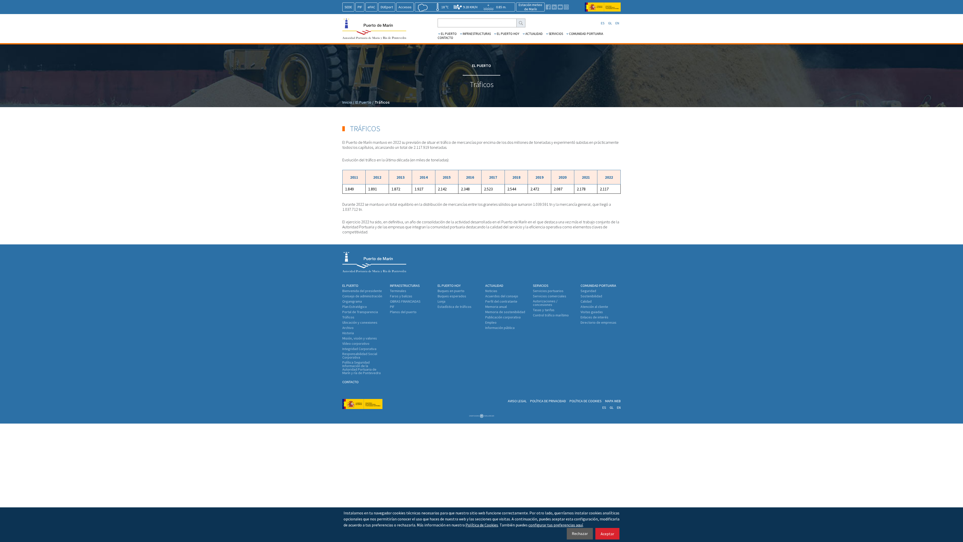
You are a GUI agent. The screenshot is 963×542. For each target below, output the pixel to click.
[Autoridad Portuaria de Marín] (603, 9)
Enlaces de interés (594, 317)
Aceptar (607, 533)
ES (603, 23)
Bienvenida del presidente (362, 291)
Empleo (491, 322)
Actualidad (534, 34)
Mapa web (613, 401)
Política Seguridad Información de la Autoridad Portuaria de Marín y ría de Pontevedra (361, 368)
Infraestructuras (477, 34)
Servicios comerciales (549, 296)
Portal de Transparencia (360, 312)
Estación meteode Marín (530, 7)
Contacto (445, 38)
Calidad (586, 301)
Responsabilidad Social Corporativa (359, 355)
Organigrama (352, 301)
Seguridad (588, 291)
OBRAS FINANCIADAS (405, 301)
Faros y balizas (401, 296)
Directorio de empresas (598, 322)
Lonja (441, 301)
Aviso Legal (517, 401)
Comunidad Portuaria (586, 34)
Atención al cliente (594, 306)
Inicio (348, 102)
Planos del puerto (403, 312)
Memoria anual (496, 306)
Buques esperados (452, 296)
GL (610, 23)
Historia (348, 333)
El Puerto (449, 34)
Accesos (405, 7)
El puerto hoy (508, 34)
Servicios (556, 34)
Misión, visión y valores (359, 338)
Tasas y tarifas (543, 310)
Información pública (500, 327)
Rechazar (580, 533)
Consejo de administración (362, 296)
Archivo (348, 327)
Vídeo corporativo (355, 343)
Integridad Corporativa (359, 349)
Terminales (398, 291)
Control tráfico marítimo (551, 315)
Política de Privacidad (548, 401)
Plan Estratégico (354, 306)
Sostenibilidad (591, 296)
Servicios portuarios (548, 291)
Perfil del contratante (501, 301)
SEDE (348, 7)
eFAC (371, 7)
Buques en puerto (451, 291)
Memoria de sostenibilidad (505, 312)
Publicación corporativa (503, 317)
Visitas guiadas (592, 312)
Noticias (491, 291)
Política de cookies (586, 401)
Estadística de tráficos (454, 306)
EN (617, 23)
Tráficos (382, 102)
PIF (360, 7)
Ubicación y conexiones (359, 322)
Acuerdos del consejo (501, 296)
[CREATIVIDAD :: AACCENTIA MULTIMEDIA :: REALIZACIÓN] (481, 416)
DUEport (387, 7)
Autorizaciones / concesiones (545, 302)
